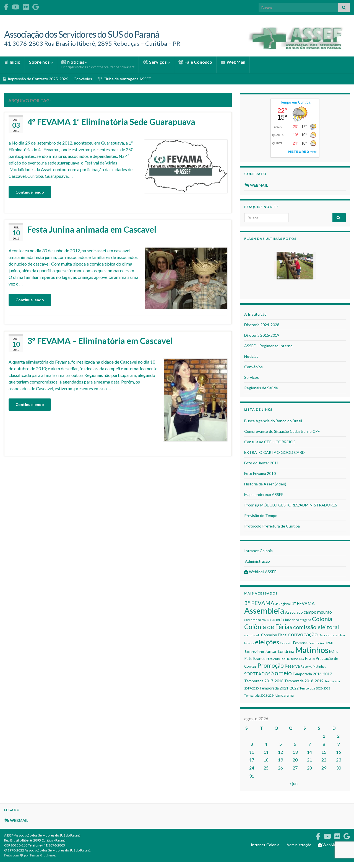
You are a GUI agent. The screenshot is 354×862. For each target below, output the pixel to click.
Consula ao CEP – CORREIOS (270, 441)
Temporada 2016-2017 (312, 673)
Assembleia (264, 610)
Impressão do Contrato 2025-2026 (37, 78)
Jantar (271, 651)
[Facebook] (6, 6)
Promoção (270, 665)
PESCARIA (273, 658)
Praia (310, 658)
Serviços (158, 62)
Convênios (83, 78)
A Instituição (255, 314)
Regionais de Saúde (261, 387)
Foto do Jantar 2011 (261, 462)
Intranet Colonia (258, 550)
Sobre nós (40, 62)
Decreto (324, 635)
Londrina (286, 651)
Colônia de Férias (268, 627)
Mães (333, 651)
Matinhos (311, 650)
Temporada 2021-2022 (279, 688)
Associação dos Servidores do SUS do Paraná (81, 34)
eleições (267, 642)
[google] (35, 6)
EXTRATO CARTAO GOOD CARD (274, 452)
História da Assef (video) (265, 484)
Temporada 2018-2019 (304, 680)
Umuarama (284, 695)
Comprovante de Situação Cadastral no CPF (282, 431)
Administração (257, 561)
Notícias (97, 64)
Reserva (292, 665)
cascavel (274, 619)
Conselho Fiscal (274, 634)
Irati (329, 642)
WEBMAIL (258, 185)
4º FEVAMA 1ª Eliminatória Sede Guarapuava (111, 122)
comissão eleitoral (316, 627)
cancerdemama (255, 620)
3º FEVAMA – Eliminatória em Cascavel (100, 341)
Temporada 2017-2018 (263, 680)
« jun (293, 783)
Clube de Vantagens (297, 620)
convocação (303, 634)
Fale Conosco (198, 62)
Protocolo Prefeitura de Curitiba (272, 526)
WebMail (235, 62)
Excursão (286, 643)
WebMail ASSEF (262, 571)
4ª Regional (283, 604)
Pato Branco (255, 658)
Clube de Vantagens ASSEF (127, 78)
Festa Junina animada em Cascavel (91, 229)
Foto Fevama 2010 (260, 473)
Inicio (14, 62)
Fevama (300, 642)
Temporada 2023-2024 (259, 695)
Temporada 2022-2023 (315, 688)
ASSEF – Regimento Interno (268, 345)
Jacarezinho (254, 651)
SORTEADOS (257, 673)
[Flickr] (26, 6)
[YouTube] (15, 6)
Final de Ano (316, 643)
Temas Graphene (42, 855)
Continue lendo (29, 192)
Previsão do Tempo (260, 515)
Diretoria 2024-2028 (261, 324)
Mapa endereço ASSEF (263, 494)
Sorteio (281, 673)
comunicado (252, 635)
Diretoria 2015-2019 (261, 335)
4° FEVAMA (303, 603)
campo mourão (318, 611)
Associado (294, 612)
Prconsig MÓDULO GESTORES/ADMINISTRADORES (290, 505)
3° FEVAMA (259, 602)
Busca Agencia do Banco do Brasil (273, 420)
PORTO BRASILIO (292, 658)
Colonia (322, 618)
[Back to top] (341, 829)
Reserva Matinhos (313, 666)
